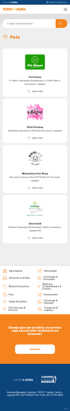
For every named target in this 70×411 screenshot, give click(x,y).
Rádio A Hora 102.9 (58, 2)
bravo (65, 409)
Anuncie (35, 349)
